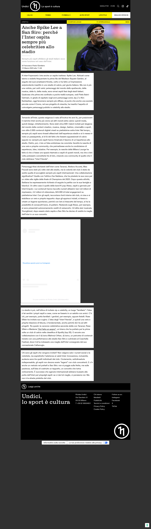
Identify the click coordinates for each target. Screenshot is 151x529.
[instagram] (123, 6)
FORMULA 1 (66, 15)
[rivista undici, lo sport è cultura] (41, 6)
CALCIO (30, 15)
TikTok (114, 406)
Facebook (116, 400)
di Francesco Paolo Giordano (33, 66)
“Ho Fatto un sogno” (47, 329)
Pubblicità (98, 400)
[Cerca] (118, 6)
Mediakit (97, 397)
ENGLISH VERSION (121, 15)
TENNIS (48, 15)
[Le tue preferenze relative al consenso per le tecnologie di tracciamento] (147, 525)
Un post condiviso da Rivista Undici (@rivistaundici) (51, 299)
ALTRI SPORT (85, 15)
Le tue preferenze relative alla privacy (85, 443)
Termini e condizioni (102, 403)
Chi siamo (98, 394)
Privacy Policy (99, 406)
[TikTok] (127, 6)
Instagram (116, 397)
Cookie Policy (99, 409)
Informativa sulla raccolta (54, 443)
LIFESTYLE (103, 15)
